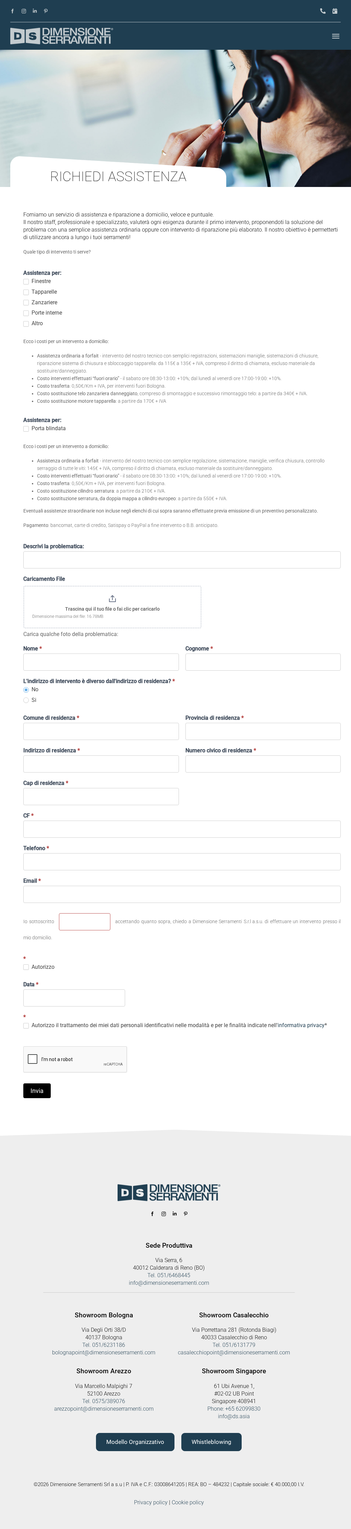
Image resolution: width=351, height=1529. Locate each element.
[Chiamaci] (323, 11)
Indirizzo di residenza (51, 750)
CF (28, 815)
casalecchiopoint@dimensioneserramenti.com (234, 1352)
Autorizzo (42, 967)
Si (33, 700)
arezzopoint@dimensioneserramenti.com (104, 1408)
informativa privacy (301, 1025)
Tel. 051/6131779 (234, 1345)
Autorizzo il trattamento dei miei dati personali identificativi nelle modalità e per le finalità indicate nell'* (178, 1025)
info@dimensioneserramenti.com (169, 1283)
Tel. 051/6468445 (168, 1275)
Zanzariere (43, 302)
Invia (37, 1090)
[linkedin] (35, 11)
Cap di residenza (45, 783)
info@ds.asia (234, 1416)
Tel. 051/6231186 (103, 1345)
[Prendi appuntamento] (334, 11)
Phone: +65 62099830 (234, 1408)
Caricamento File (44, 579)
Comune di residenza (51, 718)
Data (30, 984)
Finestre (40, 281)
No (34, 689)
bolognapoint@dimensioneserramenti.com (103, 1352)
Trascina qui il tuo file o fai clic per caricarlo (112, 609)
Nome (32, 648)
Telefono (36, 848)
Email (32, 881)
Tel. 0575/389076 (103, 1401)
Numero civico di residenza (220, 750)
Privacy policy (151, 1502)
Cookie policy (188, 1502)
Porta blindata (48, 428)
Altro (36, 323)
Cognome (199, 648)
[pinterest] (46, 11)
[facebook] (12, 11)
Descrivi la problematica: (53, 546)
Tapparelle (43, 292)
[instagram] (24, 11)
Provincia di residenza (214, 718)
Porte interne (46, 312)
